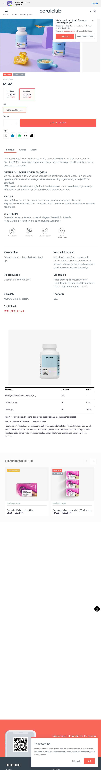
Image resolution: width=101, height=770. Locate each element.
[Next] (93, 461)
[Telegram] (12, 135)
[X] (5, 135)
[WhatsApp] (19, 135)
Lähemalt (76, 761)
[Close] (3, 3)
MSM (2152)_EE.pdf (14, 311)
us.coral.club (69, 31)
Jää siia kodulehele (85, 37)
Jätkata (65, 37)
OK (89, 761)
